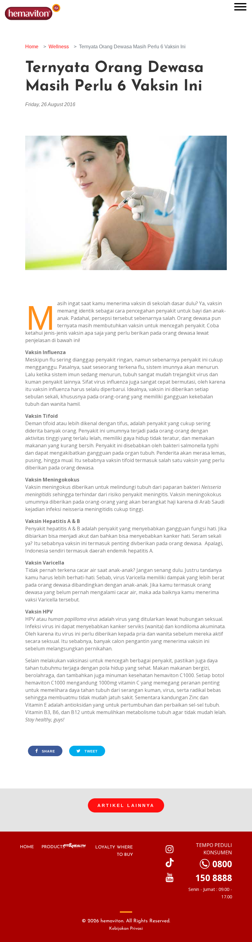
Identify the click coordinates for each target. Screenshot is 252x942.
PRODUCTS (53, 847)
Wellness (59, 46)
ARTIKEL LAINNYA (126, 805)
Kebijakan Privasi (126, 928)
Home (31, 46)
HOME (27, 847)
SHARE (48, 751)
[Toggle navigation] (240, 7)
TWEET (90, 751)
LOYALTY (105, 847)
